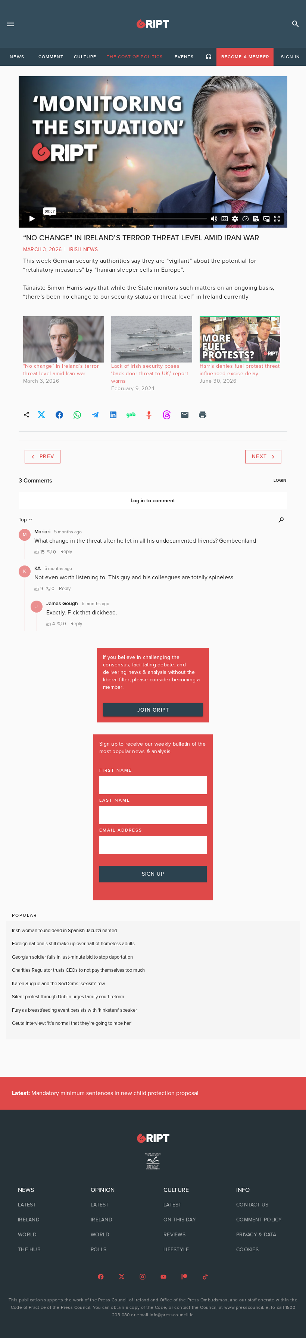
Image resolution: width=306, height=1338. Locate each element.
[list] (44, 1220)
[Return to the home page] (153, 1138)
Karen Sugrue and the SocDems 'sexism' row (58, 984)
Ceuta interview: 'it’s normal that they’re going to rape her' (72, 1023)
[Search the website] (296, 24)
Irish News (83, 249)
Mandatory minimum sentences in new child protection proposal (105, 1093)
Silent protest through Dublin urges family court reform (68, 997)
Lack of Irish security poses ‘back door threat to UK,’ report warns (149, 373)
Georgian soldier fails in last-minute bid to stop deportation (73, 957)
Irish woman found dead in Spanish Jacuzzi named (64, 931)
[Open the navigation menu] (10, 24)
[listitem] (44, 1204)
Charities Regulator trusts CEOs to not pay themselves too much (78, 970)
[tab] (17, 57)
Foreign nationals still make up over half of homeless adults (73, 944)
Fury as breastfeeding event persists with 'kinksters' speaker (74, 1010)
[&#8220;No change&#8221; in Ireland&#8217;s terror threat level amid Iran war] (63, 339)
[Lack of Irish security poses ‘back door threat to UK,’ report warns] (151, 339)
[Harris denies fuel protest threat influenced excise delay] (240, 339)
